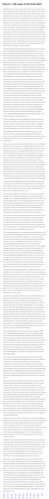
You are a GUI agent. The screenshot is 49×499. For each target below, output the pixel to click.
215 (11, 493)
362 (38, 497)
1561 (42, 493)
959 (19, 495)
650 (34, 497)
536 (15, 493)
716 (34, 493)
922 (11, 497)
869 (38, 495)
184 (8, 497)
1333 (19, 493)
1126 (23, 495)
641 (30, 497)
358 (8, 493)
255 (23, 493)
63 (27, 495)
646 (27, 497)
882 (23, 497)
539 (16, 495)
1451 (19, 497)
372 (15, 497)
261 (8, 495)
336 (42, 495)
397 (30, 495)
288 (27, 493)
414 (4, 493)
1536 (12, 495)
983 (4, 497)
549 (30, 493)
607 (38, 493)
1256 (34, 495)
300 (4, 495)
